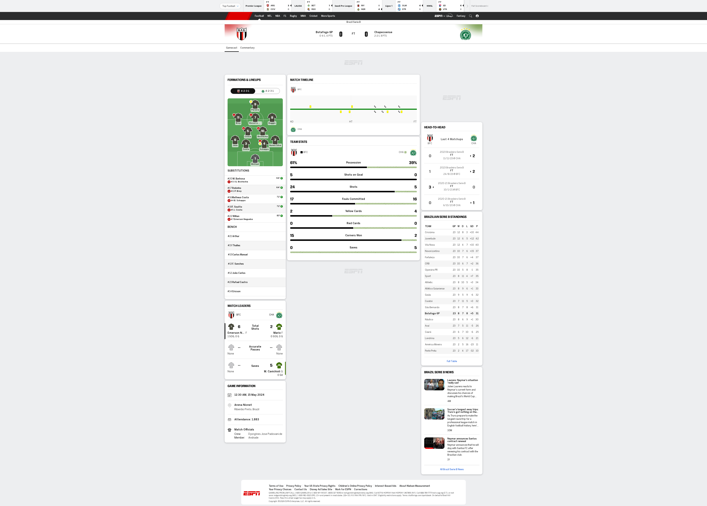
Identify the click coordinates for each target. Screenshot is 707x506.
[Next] (467, 6)
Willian (236, 216)
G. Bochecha (241, 182)
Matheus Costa (240, 197)
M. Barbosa (239, 178)
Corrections (360, 489)
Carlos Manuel (240, 254)
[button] (470, 16)
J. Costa (238, 210)
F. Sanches (238, 264)
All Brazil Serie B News (452, 469)
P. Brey (238, 191)
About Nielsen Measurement (414, 486)
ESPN (238, 16)
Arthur (235, 236)
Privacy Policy (293, 486)
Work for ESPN (343, 489)
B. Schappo (240, 200)
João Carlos (238, 273)
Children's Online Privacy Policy (355, 486)
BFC (300, 89)
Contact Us (300, 489)
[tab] (243, 91)
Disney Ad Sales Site (321, 489)
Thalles (236, 245)
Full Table (452, 361)
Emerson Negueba (243, 219)
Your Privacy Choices (280, 489)
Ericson (236, 291)
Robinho (236, 188)
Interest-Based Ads (385, 486)
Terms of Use (276, 486)
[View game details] (451, 155)
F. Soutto (237, 207)
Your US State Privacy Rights (319, 486)
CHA (300, 129)
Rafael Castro (240, 282)
